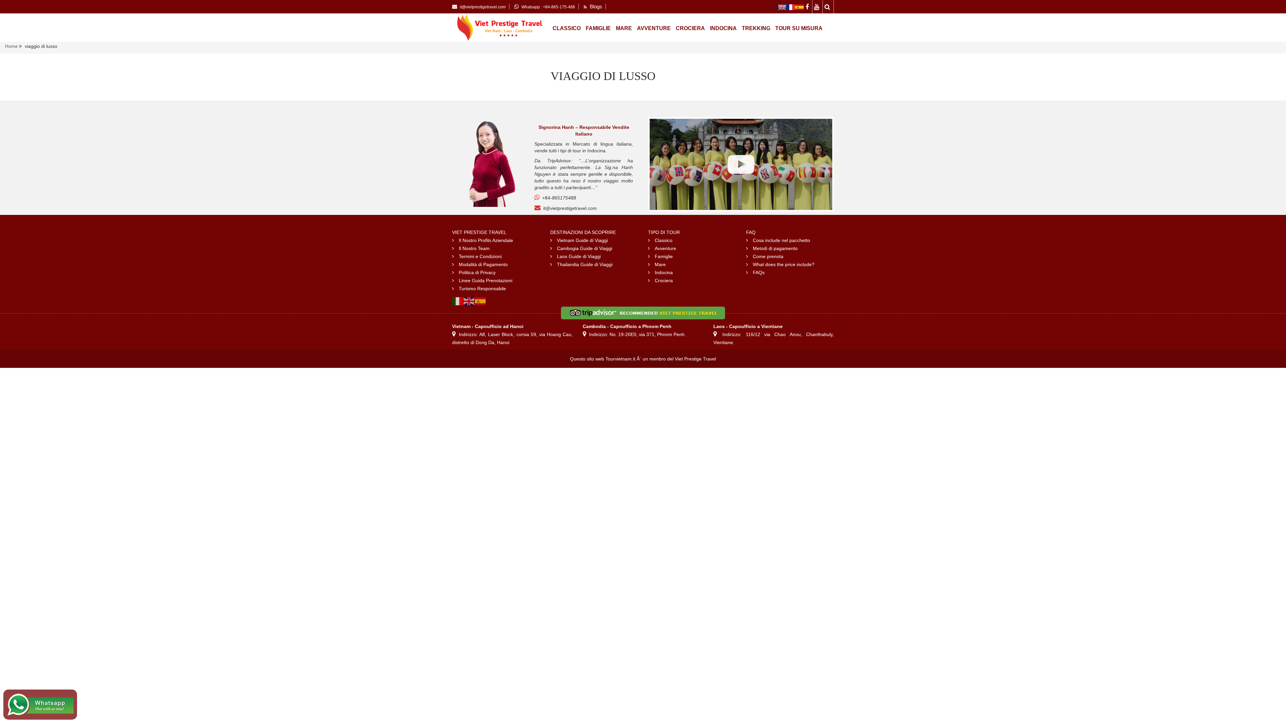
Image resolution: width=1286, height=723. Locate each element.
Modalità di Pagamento (483, 264)
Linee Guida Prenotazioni (485, 280)
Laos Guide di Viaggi (579, 256)
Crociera (690, 28)
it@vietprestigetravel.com (570, 208)
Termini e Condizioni (480, 256)
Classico (567, 28)
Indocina (723, 28)
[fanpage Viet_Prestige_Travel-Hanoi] (808, 6)
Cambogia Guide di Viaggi (584, 248)
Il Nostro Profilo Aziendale (486, 240)
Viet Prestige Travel (695, 359)
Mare (624, 28)
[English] (469, 300)
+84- (559, 197)
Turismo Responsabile (482, 288)
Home (11, 46)
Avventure (654, 28)
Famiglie (598, 28)
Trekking (756, 28)
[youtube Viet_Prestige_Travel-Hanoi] (817, 6)
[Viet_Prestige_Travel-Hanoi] (782, 6)
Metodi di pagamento (775, 248)
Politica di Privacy (477, 272)
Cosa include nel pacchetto (781, 240)
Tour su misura (799, 28)
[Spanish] (480, 300)
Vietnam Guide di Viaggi (582, 240)
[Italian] (457, 300)
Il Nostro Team (474, 248)
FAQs (759, 272)
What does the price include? (783, 264)
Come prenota (768, 256)
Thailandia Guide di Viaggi (585, 264)
